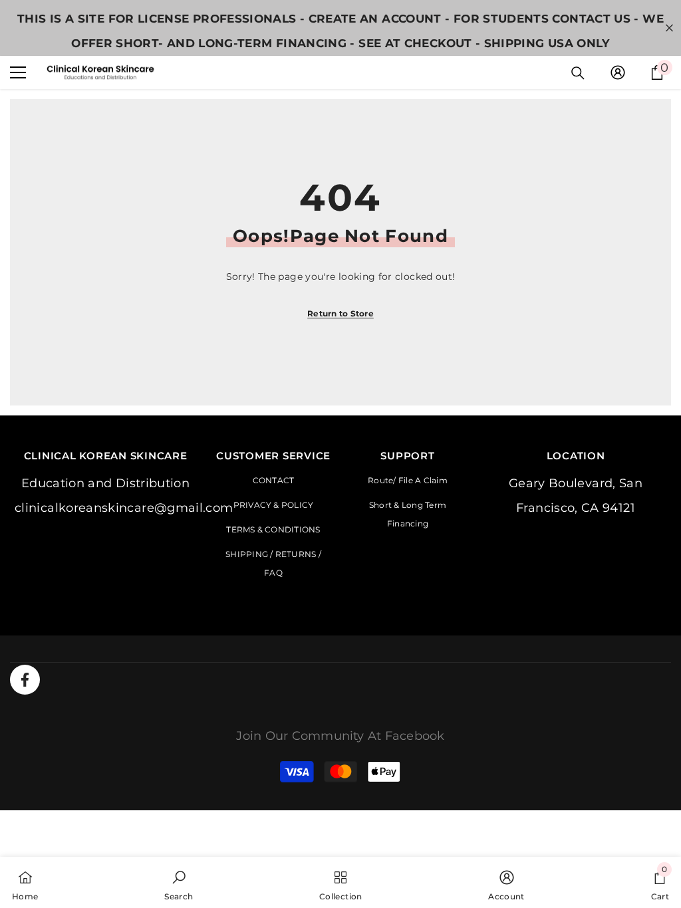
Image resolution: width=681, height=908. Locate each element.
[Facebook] (25, 680)
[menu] (18, 72)
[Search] (578, 73)
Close (669, 28)
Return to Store (340, 313)
